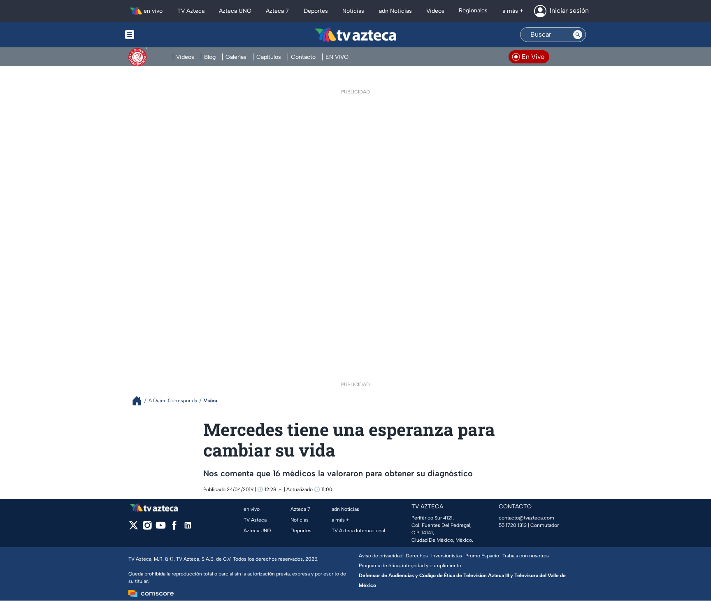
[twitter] (133, 528)
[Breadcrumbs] (140, 401)
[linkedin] (188, 528)
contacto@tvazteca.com (526, 518)
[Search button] (577, 34)
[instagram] (147, 528)
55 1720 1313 (513, 525)
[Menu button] (158, 34)
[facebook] (174, 528)
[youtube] (161, 528)
